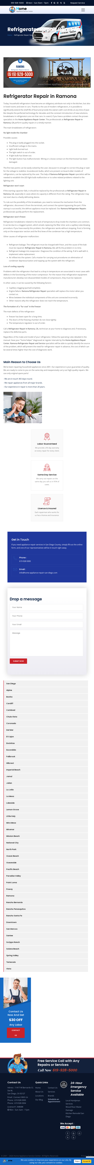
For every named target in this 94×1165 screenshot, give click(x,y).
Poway (9, 889)
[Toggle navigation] (83, 10)
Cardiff (9, 703)
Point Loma (11, 882)
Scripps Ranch (13, 942)
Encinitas (10, 743)
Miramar (10, 829)
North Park (11, 849)
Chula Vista (11, 716)
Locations (39, 1095)
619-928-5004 (20, 1103)
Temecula (11, 962)
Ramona (10, 895)
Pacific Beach (12, 869)
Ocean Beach (12, 856)
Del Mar (9, 730)
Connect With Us (21, 1097)
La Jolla (10, 789)
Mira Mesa (11, 823)
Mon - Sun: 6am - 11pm (38, 3)
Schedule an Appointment (54, 1100)
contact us (16, 1032)
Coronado (11, 723)
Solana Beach (12, 949)
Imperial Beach (13, 769)
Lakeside (10, 803)
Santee (9, 935)
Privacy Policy (87, 1156)
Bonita (9, 697)
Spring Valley (12, 955)
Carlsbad (10, 710)
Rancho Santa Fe (14, 915)
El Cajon (10, 736)
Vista (8, 968)
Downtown (11, 922)
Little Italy (10, 816)
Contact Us (52, 1087)
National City (12, 842)
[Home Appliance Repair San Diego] (25, 10)
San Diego (11, 683)
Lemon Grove (12, 809)
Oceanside (11, 862)
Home (38, 1087)
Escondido (11, 750)
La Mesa (10, 796)
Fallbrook (10, 756)
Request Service (77, 3)
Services (51, 1091)
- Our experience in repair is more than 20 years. (24, 387)
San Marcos (11, 929)
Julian (9, 783)
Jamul (9, 776)
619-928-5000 (17, 3)
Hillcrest (10, 763)
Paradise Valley (13, 876)
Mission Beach (13, 836)
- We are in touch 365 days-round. (18, 379)
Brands (51, 1095)
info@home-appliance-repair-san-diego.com (38, 572)
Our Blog (39, 1099)
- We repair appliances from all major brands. (23, 383)
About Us (39, 1091)
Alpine (9, 690)
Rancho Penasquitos (16, 909)
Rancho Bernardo (14, 902)
